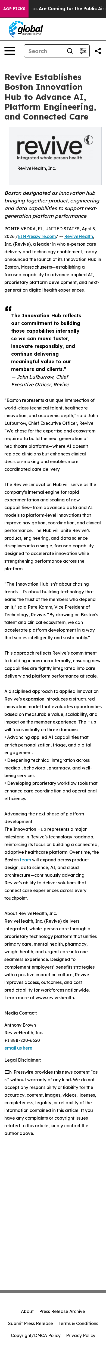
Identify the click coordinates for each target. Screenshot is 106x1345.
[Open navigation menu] (9, 50)
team (25, 859)
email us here (18, 1048)
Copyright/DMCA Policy (36, 1335)
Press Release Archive (62, 1311)
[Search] (69, 51)
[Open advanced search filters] (82, 51)
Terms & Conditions (78, 1323)
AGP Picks (14, 8)
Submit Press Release (30, 1323)
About (27, 1311)
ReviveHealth (78, 236)
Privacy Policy (80, 1335)
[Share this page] (98, 50)
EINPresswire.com (37, 236)
